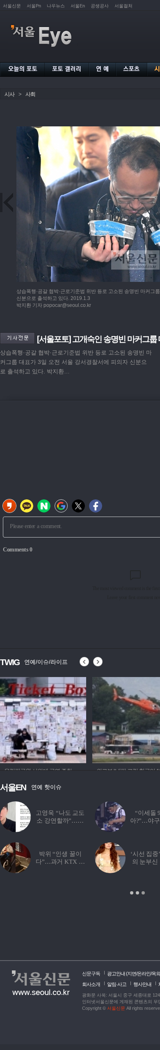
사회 (30, 94)
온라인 (144, 974)
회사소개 (91, 984)
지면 (131, 974)
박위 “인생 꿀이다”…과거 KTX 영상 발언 (60, 862)
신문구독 (91, 974)
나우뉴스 (56, 5)
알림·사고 (116, 984)
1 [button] (131, 892)
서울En (78, 5)
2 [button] (137, 892)
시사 (9, 94)
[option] (43, 719)
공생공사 (100, 5)
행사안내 (142, 984)
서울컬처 (123, 5)
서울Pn (34, 5)
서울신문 (12, 5)
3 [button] (143, 892)
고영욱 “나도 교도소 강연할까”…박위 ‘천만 (60, 821)
